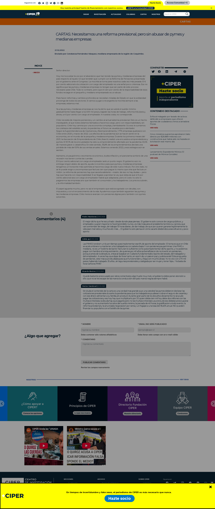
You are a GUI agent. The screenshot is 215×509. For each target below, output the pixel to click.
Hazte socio (119, 498)
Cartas (143, 14)
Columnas (130, 14)
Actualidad (116, 14)
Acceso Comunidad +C (177, 2)
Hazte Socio (155, 3)
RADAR (86, 14)
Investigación (100, 14)
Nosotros (156, 14)
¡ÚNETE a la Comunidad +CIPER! (140, 8)
